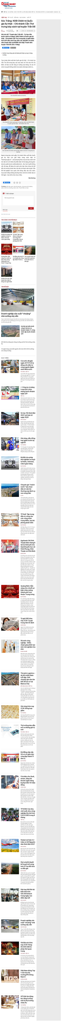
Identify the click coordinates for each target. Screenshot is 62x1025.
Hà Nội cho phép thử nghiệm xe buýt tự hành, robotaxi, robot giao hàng (6, 237)
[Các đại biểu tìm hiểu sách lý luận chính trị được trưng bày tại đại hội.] (18, 137)
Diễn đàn (16, 17)
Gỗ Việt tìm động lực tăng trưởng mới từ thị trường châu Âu (18, 343)
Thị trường (23, 444)
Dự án (22, 495)
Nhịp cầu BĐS (24, 927)
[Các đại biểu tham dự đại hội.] (18, 82)
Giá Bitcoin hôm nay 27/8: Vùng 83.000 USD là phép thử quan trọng (27, 947)
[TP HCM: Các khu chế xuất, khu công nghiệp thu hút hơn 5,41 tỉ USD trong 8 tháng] (10, 814)
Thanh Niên (22, 188)
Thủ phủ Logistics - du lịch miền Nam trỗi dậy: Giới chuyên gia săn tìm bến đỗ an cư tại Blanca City (28, 678)
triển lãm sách (9, 186)
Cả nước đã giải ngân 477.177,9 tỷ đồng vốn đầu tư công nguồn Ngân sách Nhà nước (27, 365)
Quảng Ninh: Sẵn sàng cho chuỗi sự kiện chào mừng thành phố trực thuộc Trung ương (6, 260)
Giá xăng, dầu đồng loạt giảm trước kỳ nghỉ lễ (28, 440)
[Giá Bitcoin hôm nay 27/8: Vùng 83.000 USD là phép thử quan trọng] (10, 948)
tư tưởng (11, 188)
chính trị (6, 188)
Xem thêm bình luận (5, 214)
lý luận (27, 188)
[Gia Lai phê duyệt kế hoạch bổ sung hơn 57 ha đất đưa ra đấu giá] (29, 249)
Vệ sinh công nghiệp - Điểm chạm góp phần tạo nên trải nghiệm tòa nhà (28, 645)
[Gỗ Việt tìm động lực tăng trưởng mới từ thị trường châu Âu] (10, 1001)
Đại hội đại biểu (17, 186)
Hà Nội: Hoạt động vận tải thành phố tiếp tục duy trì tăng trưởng (17, 54)
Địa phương (23, 17)
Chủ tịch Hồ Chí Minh (27, 186)
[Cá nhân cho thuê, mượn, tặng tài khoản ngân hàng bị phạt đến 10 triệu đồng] (10, 782)
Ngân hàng (23, 553)
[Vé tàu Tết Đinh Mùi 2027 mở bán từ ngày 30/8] (10, 418)
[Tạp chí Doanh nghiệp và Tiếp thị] (8, 4)
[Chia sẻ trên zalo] (17, 183)
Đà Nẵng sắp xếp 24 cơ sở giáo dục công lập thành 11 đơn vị (18, 258)
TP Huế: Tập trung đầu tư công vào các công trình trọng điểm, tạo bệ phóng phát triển (18, 238)
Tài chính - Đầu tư (25, 371)
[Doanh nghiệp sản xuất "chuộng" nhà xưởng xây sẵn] (17, 300)
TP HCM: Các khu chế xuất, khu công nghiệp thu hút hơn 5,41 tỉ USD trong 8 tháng (28, 813)
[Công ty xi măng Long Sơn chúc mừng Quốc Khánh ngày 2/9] (10, 392)
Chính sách (23, 787)
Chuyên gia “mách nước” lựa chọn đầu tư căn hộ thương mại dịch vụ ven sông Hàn (28, 489)
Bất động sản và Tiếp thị (26, 686)
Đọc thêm (4, 358)
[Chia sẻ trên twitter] (14, 183)
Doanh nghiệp (24, 651)
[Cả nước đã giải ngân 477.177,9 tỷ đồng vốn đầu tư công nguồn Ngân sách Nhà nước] (10, 366)
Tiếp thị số (10, 17)
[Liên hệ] (20, 183)
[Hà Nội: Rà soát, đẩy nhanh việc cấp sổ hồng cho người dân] (6, 271)
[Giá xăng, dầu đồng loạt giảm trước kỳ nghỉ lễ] (10, 443)
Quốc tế (29, 17)
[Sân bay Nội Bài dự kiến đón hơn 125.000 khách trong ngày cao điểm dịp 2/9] (10, 895)
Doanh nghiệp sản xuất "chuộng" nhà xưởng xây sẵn (16, 314)
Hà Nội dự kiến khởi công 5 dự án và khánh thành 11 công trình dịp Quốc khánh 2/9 (28, 330)
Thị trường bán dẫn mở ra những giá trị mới (28, 727)
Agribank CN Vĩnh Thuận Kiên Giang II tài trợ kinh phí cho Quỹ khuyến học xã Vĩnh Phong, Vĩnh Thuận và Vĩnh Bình (28, 546)
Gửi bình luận (31, 209)
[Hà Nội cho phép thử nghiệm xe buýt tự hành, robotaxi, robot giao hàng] (6, 227)
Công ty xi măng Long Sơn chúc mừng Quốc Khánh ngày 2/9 (28, 390)
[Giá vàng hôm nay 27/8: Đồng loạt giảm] (10, 711)
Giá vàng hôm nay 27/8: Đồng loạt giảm (27, 708)
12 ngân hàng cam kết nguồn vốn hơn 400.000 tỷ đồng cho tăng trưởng (17, 349)
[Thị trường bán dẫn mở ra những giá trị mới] (10, 731)
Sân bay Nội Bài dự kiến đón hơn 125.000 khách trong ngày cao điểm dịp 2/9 (28, 894)
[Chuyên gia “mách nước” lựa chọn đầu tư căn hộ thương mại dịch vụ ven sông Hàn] (10, 490)
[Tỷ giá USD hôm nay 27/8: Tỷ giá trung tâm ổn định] (10, 624)
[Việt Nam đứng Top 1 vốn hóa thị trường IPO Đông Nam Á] (10, 976)
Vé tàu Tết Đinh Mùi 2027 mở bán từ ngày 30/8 (28, 415)
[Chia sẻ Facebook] (5, 48)
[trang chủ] (2, 12)
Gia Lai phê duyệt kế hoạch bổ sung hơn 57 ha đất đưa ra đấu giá (29, 259)
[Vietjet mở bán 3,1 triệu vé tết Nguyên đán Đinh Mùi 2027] (10, 845)
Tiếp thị (5, 12)
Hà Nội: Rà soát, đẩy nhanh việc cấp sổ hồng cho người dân (6, 280)
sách (2, 188)
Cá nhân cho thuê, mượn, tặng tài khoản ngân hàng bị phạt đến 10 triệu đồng (28, 780)
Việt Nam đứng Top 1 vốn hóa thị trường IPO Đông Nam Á (28, 974)
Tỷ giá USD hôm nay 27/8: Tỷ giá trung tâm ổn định (27, 621)
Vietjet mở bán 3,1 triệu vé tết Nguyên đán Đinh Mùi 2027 (28, 842)
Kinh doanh (23, 419)
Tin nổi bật (5, 287)
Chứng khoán (24, 979)
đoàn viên (15, 188)
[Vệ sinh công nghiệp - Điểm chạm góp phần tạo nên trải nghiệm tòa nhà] (10, 646)
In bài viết (14, 47)
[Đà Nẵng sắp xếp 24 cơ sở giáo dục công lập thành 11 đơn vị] (18, 249)
